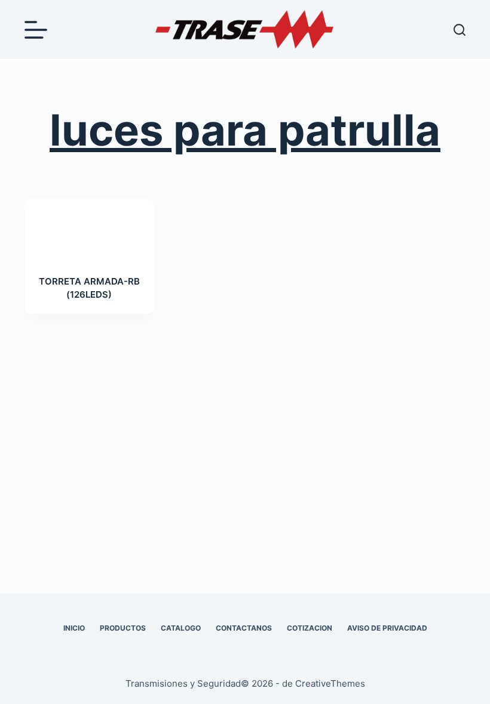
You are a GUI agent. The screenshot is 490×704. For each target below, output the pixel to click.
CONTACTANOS (244, 627)
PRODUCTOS (123, 627)
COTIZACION (309, 627)
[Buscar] (460, 30)
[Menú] (35, 29)
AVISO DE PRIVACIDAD (387, 627)
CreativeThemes (330, 683)
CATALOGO (181, 627)
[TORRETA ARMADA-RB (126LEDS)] (89, 229)
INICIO (74, 627)
